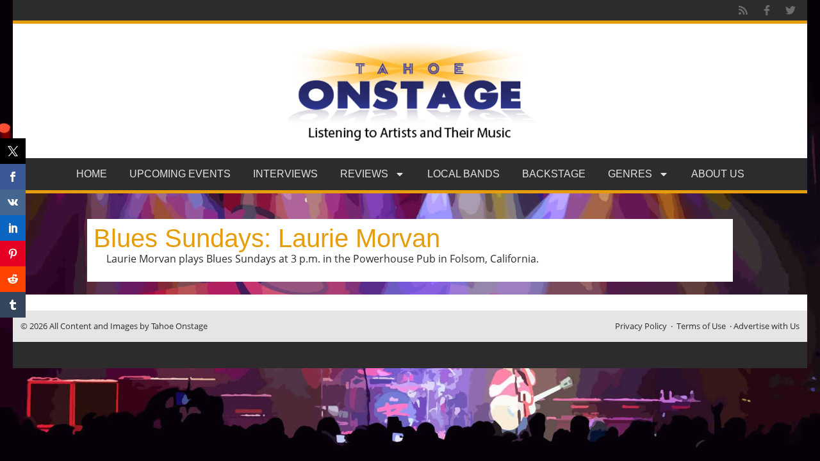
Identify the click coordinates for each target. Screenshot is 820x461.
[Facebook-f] (767, 10)
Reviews (364, 173)
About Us (717, 173)
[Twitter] (790, 10)
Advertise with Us (767, 326)
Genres (630, 173)
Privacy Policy (641, 326)
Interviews (285, 173)
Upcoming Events (180, 173)
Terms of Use (701, 326)
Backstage (554, 173)
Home (91, 173)
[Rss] (743, 10)
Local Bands (463, 173)
